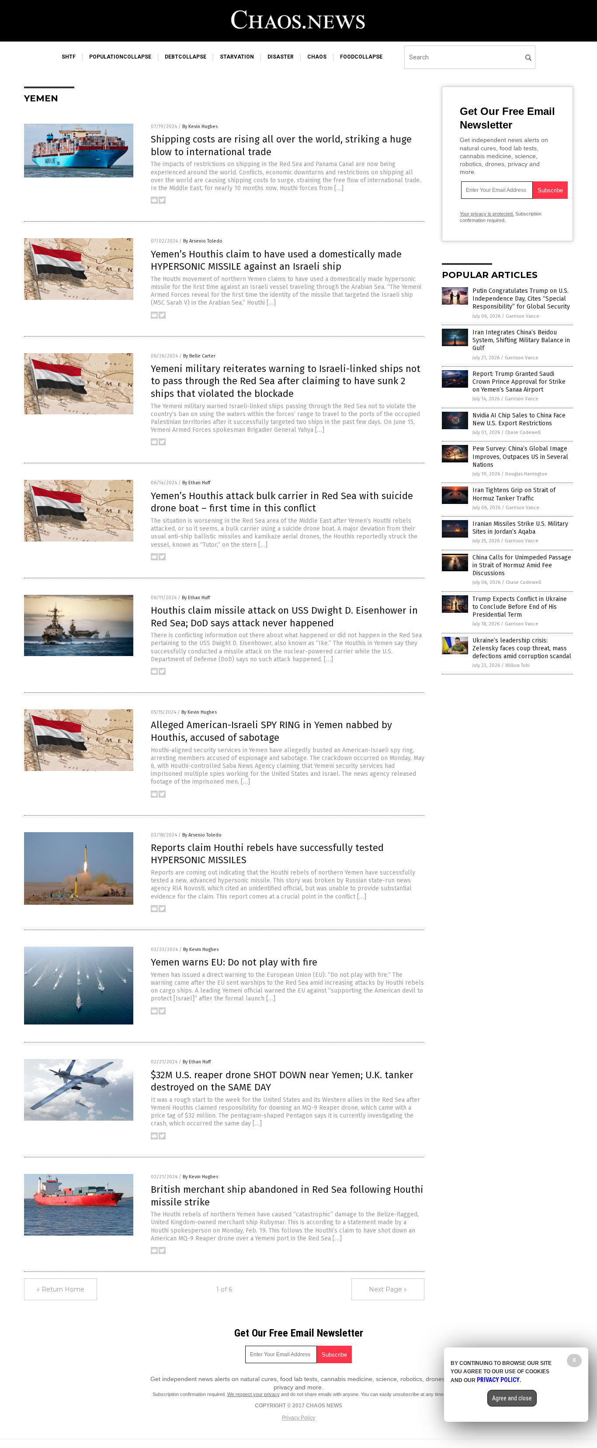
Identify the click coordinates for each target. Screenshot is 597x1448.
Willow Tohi (517, 665)
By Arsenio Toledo (202, 241)
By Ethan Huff (196, 483)
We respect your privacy (253, 1394)
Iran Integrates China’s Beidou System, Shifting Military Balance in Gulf (521, 340)
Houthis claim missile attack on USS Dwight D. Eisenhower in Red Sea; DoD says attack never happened (284, 616)
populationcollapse (120, 57)
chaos (316, 57)
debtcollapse (185, 57)
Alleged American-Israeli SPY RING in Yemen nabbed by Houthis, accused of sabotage (271, 731)
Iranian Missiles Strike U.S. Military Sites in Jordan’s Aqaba (520, 527)
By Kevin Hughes (200, 126)
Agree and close (512, 1398)
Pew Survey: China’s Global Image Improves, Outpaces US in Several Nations (520, 456)
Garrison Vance (522, 316)
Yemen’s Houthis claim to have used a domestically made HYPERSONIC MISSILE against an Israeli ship (276, 260)
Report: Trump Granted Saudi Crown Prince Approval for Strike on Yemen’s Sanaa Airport (519, 381)
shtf (69, 57)
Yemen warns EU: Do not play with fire (234, 962)
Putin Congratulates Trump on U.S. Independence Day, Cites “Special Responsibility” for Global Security (521, 298)
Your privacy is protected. (487, 213)
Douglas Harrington (526, 474)
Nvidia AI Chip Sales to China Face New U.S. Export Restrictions (519, 419)
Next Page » (388, 1289)
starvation (237, 57)
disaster (280, 57)
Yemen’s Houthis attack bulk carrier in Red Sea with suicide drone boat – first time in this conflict (282, 502)
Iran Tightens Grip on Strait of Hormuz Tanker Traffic (513, 494)
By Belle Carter (199, 356)
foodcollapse (361, 57)
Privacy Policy (298, 1418)
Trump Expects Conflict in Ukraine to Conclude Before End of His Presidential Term (519, 606)
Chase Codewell (523, 432)
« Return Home (60, 1289)
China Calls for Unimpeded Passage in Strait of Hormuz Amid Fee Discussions (521, 565)
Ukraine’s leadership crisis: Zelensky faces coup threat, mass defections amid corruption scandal (521, 648)
